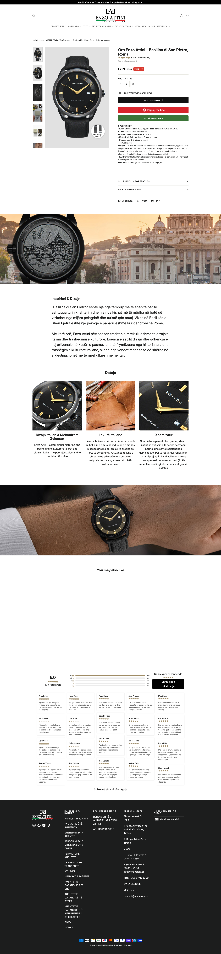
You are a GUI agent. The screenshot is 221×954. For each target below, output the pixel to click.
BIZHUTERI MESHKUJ (101, 26)
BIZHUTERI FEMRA (123, 26)
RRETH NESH (162, 26)
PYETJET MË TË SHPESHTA (73, 825)
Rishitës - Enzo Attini (76, 818)
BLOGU (151, 26)
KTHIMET (69, 871)
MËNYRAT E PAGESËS (76, 876)
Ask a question (129, 189)
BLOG (67, 922)
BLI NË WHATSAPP (153, 118)
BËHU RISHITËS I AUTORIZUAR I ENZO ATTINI (105, 820)
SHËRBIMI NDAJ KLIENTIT (73, 834)
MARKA (68, 927)
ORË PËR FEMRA (52, 40)
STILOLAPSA (140, 26)
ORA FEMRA (73, 26)
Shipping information (134, 181)
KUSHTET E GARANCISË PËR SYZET (73, 898)
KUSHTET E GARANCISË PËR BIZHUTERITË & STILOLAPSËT (73, 912)
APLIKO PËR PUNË (103, 829)
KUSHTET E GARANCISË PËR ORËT (73, 885)
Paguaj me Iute (156, 110)
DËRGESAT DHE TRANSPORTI (73, 864)
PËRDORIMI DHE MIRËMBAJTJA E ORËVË (73, 845)
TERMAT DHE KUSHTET (72, 855)
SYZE (85, 26)
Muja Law (129, 890)
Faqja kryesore (38, 40)
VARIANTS (125, 79)
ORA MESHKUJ (57, 26)
